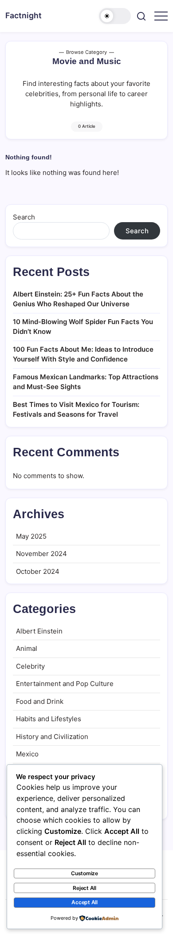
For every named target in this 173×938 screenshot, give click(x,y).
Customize (84, 873)
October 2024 (37, 571)
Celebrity (30, 666)
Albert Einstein (39, 631)
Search (24, 217)
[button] (115, 16)
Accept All (84, 902)
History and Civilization (52, 736)
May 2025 (31, 536)
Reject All (84, 888)
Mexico (27, 754)
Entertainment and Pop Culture (65, 683)
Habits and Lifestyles (48, 719)
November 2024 (41, 553)
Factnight (23, 15)
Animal (26, 648)
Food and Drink (39, 701)
